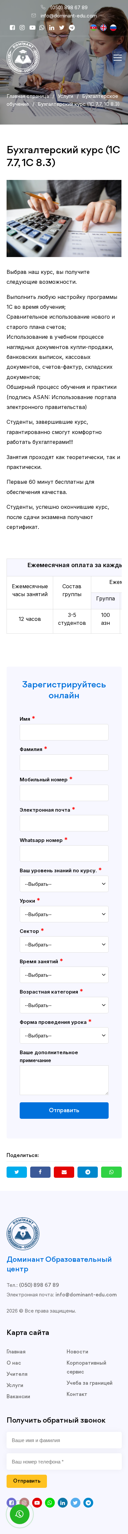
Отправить (64, 1111)
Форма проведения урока (56, 1022)
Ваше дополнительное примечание (49, 1056)
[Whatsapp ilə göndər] (111, 1172)
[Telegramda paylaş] (87, 1172)
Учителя (17, 1374)
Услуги (15, 1385)
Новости (77, 1352)
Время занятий (41, 961)
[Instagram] (25, 28)
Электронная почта (47, 809)
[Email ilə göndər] (64, 1172)
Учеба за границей (90, 1383)
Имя (27, 718)
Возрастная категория (51, 991)
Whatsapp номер (44, 840)
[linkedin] (54, 28)
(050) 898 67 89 (69, 7)
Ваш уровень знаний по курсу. (61, 870)
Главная (16, 1352)
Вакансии (18, 1397)
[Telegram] (74, 28)
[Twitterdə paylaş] (17, 1172)
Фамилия (33, 749)
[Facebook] (15, 28)
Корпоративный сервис (86, 1368)
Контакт (77, 1394)
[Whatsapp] (44, 28)
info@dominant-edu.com (69, 16)
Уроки (30, 900)
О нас (14, 1363)
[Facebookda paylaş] (40, 1172)
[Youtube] (34, 28)
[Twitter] (64, 28)
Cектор (32, 931)
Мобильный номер (46, 779)
